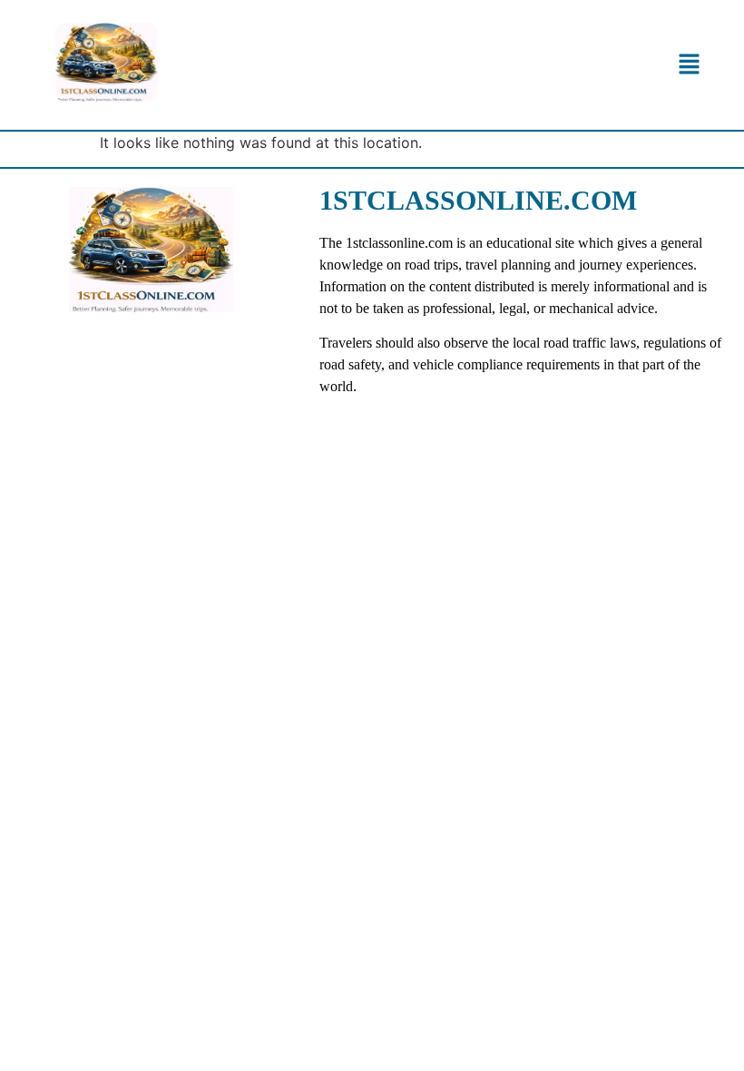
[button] (689, 64)
